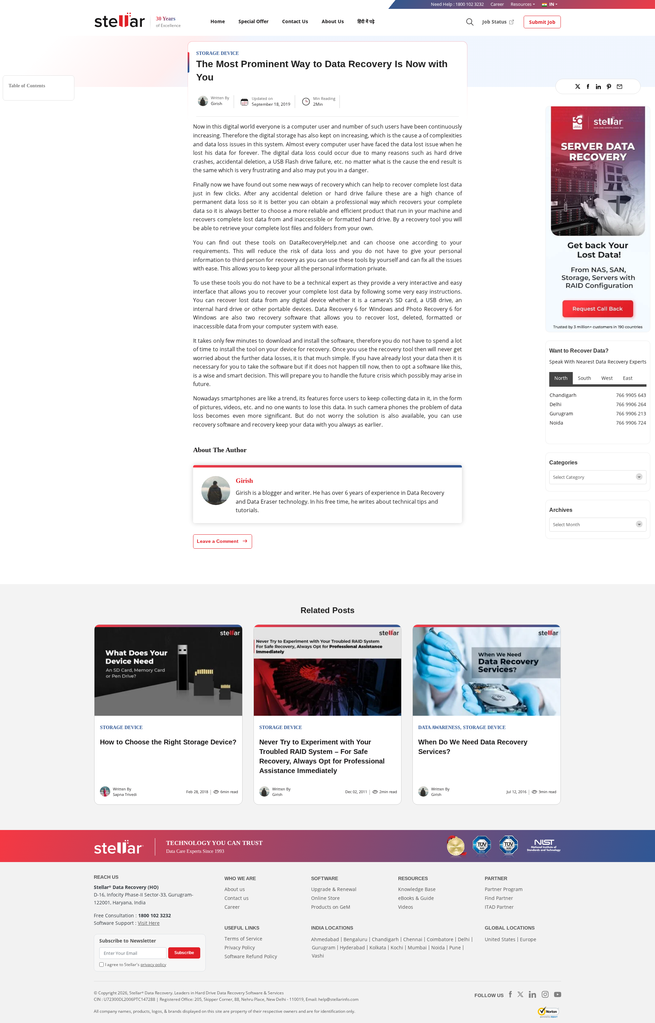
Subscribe (184, 952)
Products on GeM (330, 907)
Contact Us (295, 21)
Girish (216, 103)
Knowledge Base (417, 889)
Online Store (325, 898)
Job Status (495, 21)
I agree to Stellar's (135, 964)
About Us (333, 21)
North (561, 378)
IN (551, 4)
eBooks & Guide (416, 898)
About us (234, 889)
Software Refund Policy (250, 956)
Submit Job (542, 22)
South (584, 378)
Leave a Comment (218, 541)
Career (497, 4)
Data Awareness (439, 727)
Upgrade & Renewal (333, 889)
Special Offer (253, 21)
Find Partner (499, 898)
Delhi (556, 404)
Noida (556, 422)
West (607, 378)
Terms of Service (243, 938)
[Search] (469, 21)
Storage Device (217, 53)
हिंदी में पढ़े (366, 21)
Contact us (236, 898)
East (627, 378)
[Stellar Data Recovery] (119, 20)
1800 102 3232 (469, 4)
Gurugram (561, 413)
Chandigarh (563, 395)
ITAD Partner (499, 907)
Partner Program (504, 889)
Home (217, 21)
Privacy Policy (239, 947)
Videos (405, 907)
